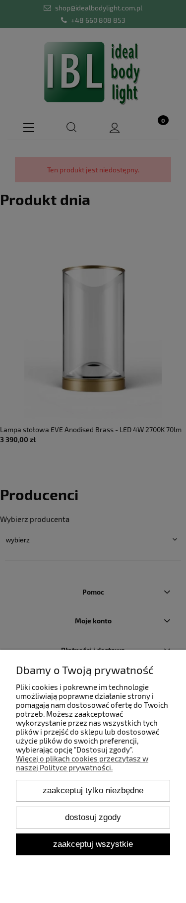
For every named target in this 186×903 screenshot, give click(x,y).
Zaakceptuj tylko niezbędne (93, 790)
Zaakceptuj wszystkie (93, 844)
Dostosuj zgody (93, 817)
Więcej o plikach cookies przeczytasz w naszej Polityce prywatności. (82, 763)
